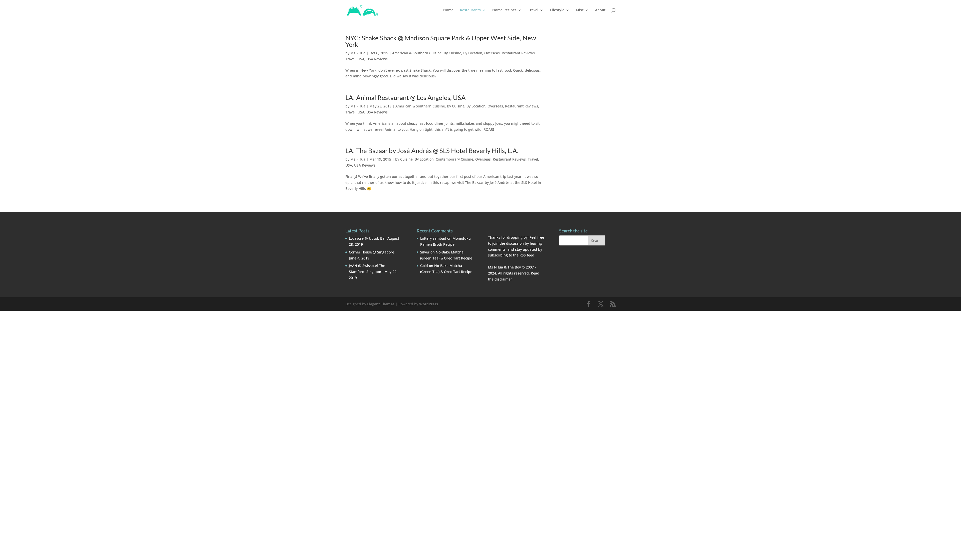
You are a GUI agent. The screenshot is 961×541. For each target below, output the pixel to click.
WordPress (428, 304)
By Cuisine (452, 53)
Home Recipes (504, 10)
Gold (424, 265)
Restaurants (470, 10)
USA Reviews (377, 59)
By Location (472, 53)
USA (361, 59)
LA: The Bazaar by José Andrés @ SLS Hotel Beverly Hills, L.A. (432, 151)
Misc (580, 10)
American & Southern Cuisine (417, 53)
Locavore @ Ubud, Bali (367, 238)
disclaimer (503, 279)
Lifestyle (557, 10)
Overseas (492, 53)
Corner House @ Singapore (371, 252)
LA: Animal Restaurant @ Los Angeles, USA (405, 97)
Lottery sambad (433, 238)
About (600, 10)
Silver (424, 252)
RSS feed (527, 255)
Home (448, 10)
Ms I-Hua (357, 53)
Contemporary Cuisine (454, 159)
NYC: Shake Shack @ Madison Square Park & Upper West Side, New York (440, 41)
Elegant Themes (380, 304)
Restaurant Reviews (518, 53)
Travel (533, 10)
